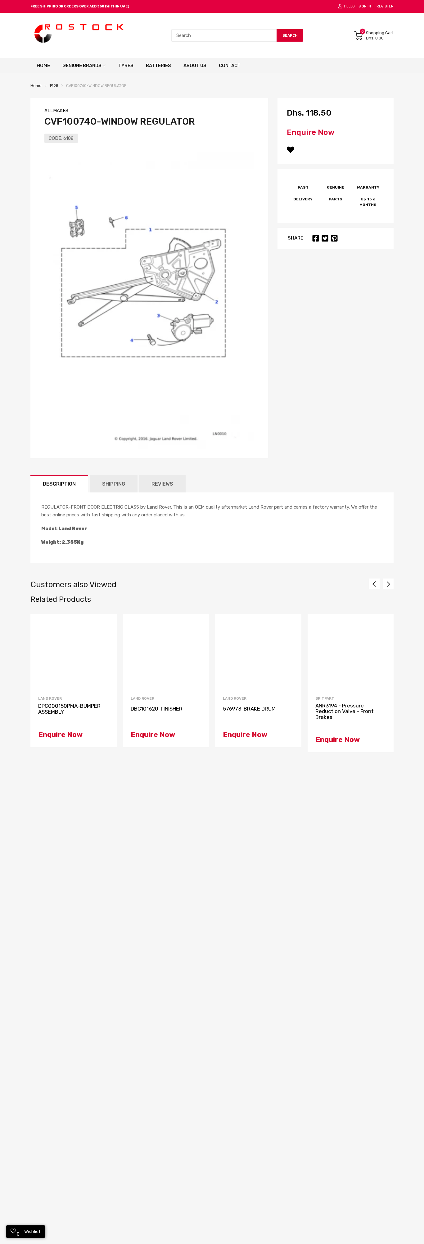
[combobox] (224, 35)
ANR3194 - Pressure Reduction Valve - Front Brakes (344, 711)
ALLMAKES (56, 110)
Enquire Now (311, 132)
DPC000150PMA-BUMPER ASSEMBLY (69, 709)
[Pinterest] (334, 238)
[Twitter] (325, 238)
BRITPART (324, 698)
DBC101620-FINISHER (157, 709)
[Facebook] (315, 238)
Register (385, 6)
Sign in (365, 6)
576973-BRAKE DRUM (249, 709)
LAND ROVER (50, 698)
